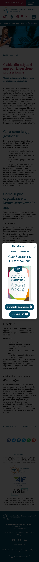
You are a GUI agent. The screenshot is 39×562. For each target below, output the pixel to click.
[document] (19, 281)
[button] (34, 247)
